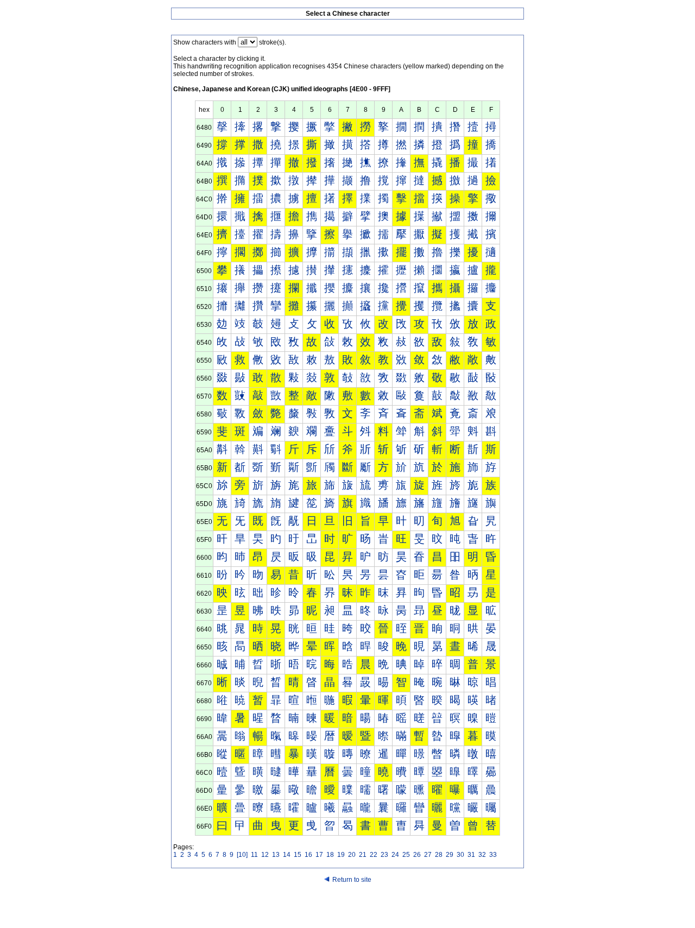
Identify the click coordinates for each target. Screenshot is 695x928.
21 (363, 854)
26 (417, 854)
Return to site (351, 879)
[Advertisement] (347, 907)
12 (265, 854)
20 (352, 854)
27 (428, 854)
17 (319, 854)
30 (460, 854)
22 (373, 854)
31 (471, 854)
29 (449, 854)
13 (276, 854)
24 (395, 854)
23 (384, 854)
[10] (242, 854)
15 (297, 854)
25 (406, 854)
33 (493, 854)
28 (439, 854)
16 (308, 854)
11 (254, 854)
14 (286, 854)
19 (341, 854)
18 (330, 854)
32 (482, 854)
